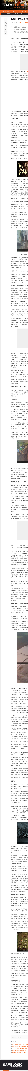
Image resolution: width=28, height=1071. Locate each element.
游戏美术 (23, 14)
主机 (18, 11)
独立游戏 (24, 11)
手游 (13, 11)
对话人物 (16, 14)
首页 (3, 11)
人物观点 (21, 22)
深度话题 (9, 14)
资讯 (8, 11)
